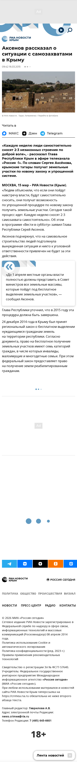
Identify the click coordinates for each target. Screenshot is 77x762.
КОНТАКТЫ (67, 606)
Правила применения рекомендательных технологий (31, 657)
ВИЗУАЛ (69, 594)
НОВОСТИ (9, 606)
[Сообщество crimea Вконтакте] (24, 564)
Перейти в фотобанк (48, 115)
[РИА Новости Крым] (16, 38)
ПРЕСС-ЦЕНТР (31, 606)
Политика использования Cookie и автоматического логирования (26, 645)
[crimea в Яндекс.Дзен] (40, 564)
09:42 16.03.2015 (11, 66)
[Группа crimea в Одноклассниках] (55, 564)
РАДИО (50, 606)
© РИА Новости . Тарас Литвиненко (19, 115)
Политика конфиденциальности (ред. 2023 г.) (33, 651)
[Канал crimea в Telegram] (9, 564)
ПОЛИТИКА (10, 594)
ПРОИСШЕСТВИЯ (50, 594)
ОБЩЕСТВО (28, 594)
